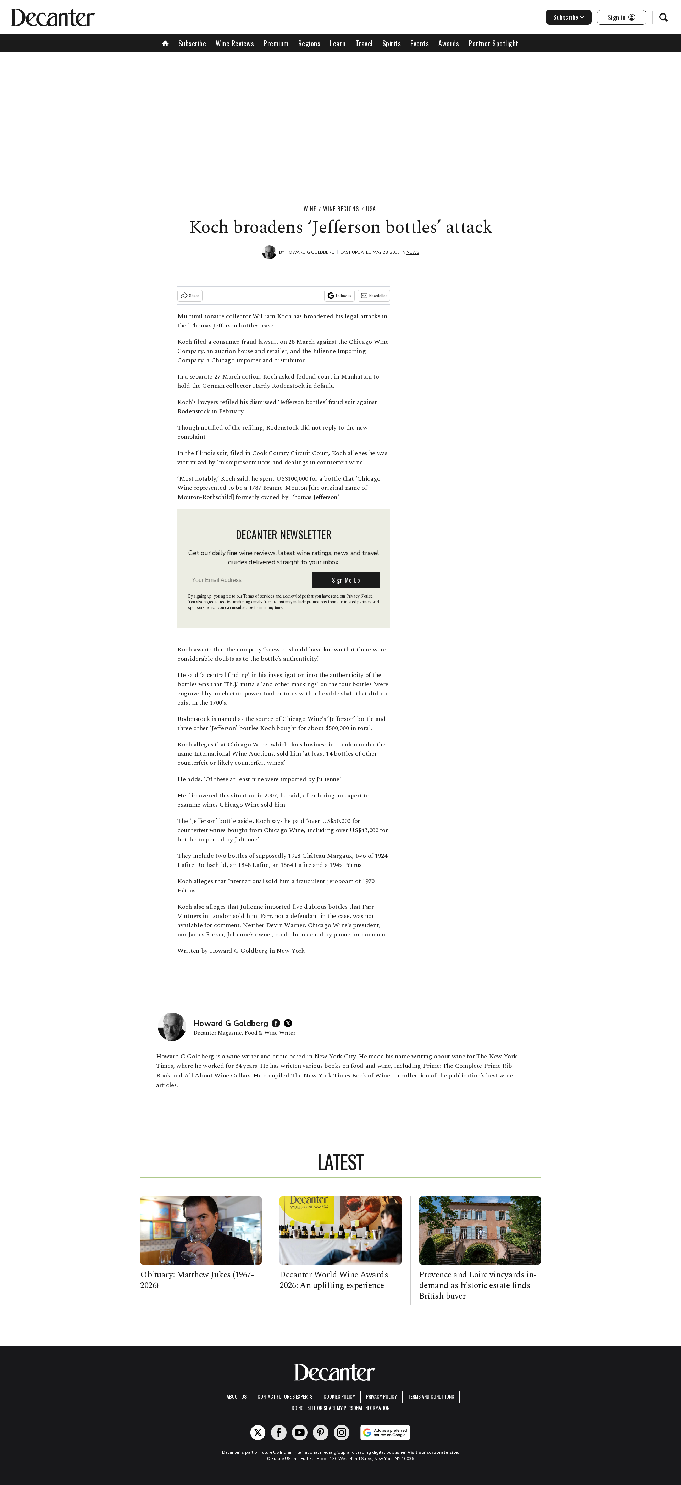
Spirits (391, 43)
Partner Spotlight (494, 43)
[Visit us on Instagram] (341, 1432)
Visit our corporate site (433, 1452)
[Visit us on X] (258, 1432)
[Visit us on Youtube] (300, 1432)
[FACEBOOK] (278, 1023)
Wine (310, 208)
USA (371, 208)
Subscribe (565, 17)
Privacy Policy (381, 1396)
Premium (276, 43)
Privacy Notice (359, 596)
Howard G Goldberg (310, 252)
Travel (364, 43)
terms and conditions (431, 1396)
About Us (237, 1396)
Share (194, 295)
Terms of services (259, 596)
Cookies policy (339, 1396)
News (412, 252)
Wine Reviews (235, 43)
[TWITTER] (290, 1023)
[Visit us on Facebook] (279, 1432)
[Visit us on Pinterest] (320, 1432)
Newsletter (378, 295)
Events (419, 43)
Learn (338, 43)
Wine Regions (341, 208)
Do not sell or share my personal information (340, 1407)
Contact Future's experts (285, 1396)
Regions (309, 43)
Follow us (343, 295)
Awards (448, 43)
